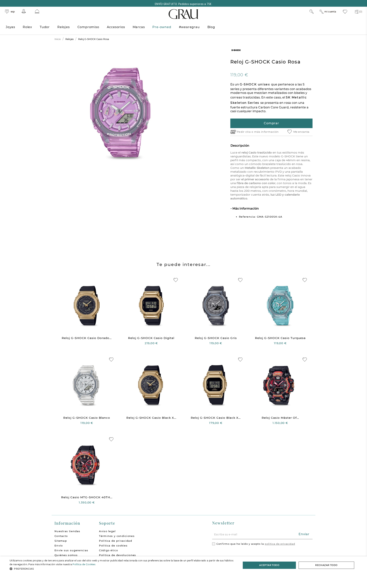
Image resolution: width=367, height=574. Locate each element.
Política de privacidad (115, 540)
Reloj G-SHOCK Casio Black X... (151, 418)
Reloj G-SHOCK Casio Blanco (86, 418)
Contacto (61, 535)
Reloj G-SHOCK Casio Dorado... (87, 338)
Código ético (108, 550)
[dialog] (183, 565)
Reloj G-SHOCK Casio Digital (151, 338)
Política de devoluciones (117, 555)
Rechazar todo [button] (326, 565)
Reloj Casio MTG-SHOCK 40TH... (86, 497)
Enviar (304, 534)
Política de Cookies (83, 564)
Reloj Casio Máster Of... (280, 418)
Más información (245, 208)
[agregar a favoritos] (176, 280)
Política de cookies (113, 545)
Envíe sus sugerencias (71, 550)
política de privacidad (280, 543)
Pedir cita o (245, 131)
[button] (122, 568)
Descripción (240, 145)
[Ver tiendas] (24, 11)
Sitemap (60, 540)
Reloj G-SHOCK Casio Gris (216, 338)
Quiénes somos (66, 555)
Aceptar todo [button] (269, 565)
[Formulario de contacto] (37, 11)
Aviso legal (107, 531)
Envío (58, 545)
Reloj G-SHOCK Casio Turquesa (280, 338)
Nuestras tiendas (67, 531)
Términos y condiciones (117, 535)
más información (266, 131)
